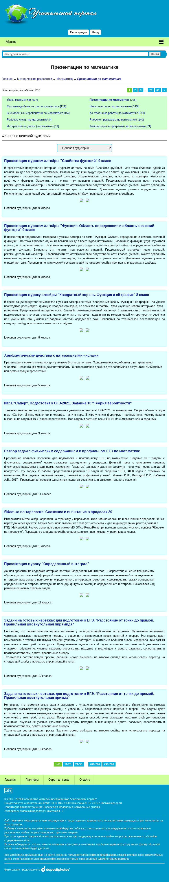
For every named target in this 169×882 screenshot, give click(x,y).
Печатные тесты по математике (111, 106)
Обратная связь (59, 779)
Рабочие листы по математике (27, 119)
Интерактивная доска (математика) (30, 126)
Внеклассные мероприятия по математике (35, 113)
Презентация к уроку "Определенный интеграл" (46, 564)
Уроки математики (19, 99)
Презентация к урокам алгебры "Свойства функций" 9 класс (57, 161)
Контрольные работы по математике (114, 113)
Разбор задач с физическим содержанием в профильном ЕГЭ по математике (72, 451)
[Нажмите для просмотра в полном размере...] (81, 201)
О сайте (84, 779)
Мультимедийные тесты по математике (33, 106)
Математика (65, 78)
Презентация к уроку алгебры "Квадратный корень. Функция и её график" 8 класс (76, 295)
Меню (11, 41)
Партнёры (32, 779)
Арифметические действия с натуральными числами (51, 355)
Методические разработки (34, 78)
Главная (7, 78)
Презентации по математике (109, 99)
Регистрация (78, 32)
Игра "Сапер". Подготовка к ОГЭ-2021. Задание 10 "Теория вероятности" (68, 403)
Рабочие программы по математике (113, 119)
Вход (95, 32)
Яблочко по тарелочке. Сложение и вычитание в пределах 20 (58, 512)
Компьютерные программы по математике (118, 126)
